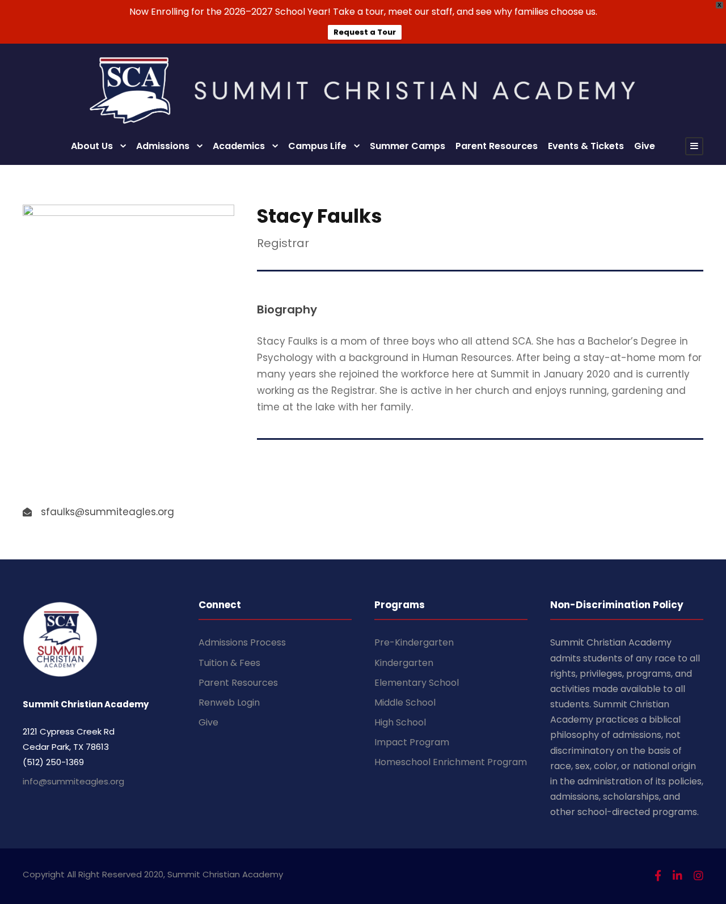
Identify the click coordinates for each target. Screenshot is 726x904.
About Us (92, 145)
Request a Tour (365, 32)
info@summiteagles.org (73, 781)
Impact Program (411, 742)
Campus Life (317, 145)
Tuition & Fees (229, 662)
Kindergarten (403, 662)
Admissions (162, 145)
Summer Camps (407, 145)
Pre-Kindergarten (414, 642)
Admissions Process (242, 642)
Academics (239, 145)
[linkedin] (677, 876)
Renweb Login (229, 702)
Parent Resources (496, 145)
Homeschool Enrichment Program (450, 762)
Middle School (405, 702)
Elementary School (416, 682)
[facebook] (658, 876)
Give (644, 145)
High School (400, 722)
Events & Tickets (586, 145)
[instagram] (698, 876)
